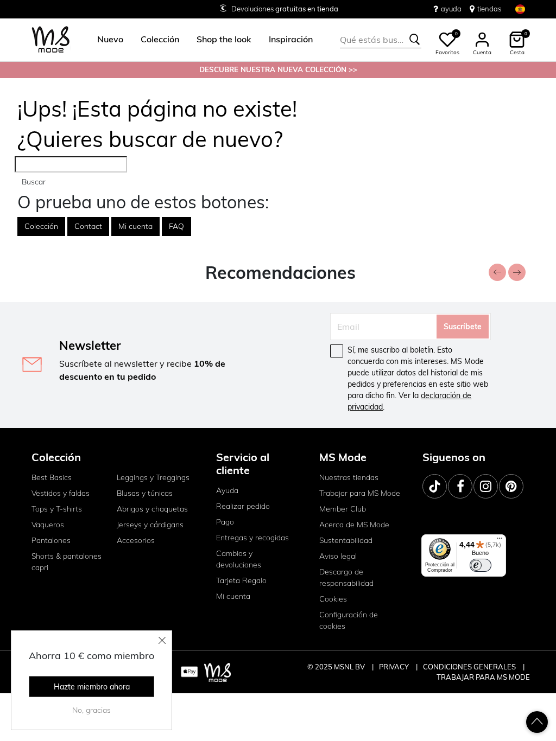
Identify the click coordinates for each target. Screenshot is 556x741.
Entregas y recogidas (252, 537)
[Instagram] (485, 486)
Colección (41, 226)
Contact (88, 226)
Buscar (34, 182)
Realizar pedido (243, 506)
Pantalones (51, 540)
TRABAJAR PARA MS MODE (483, 677)
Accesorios (136, 540)
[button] (110, 39)
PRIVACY (394, 666)
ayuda (451, 8)
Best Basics (51, 477)
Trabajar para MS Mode (359, 493)
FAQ (176, 226)
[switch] (480, 565)
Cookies (333, 599)
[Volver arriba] (537, 722)
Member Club (342, 509)
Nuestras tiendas (348, 477)
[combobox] (380, 39)
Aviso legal (338, 556)
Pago (225, 522)
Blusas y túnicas (145, 493)
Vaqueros (47, 524)
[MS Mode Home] (50, 40)
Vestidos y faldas (60, 493)
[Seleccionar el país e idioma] (520, 9)
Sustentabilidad (345, 540)
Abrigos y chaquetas (152, 509)
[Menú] (499, 540)
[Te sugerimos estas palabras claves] (414, 39)
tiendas (489, 8)
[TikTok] (434, 486)
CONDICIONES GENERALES (470, 666)
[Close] (162, 640)
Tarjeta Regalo (241, 580)
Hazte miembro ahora (92, 687)
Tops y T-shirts (56, 509)
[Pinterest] (511, 486)
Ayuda (227, 490)
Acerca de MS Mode (354, 524)
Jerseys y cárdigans (150, 524)
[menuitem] (106, 39)
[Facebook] (460, 486)
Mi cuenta (135, 226)
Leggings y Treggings (153, 477)
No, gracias (91, 710)
